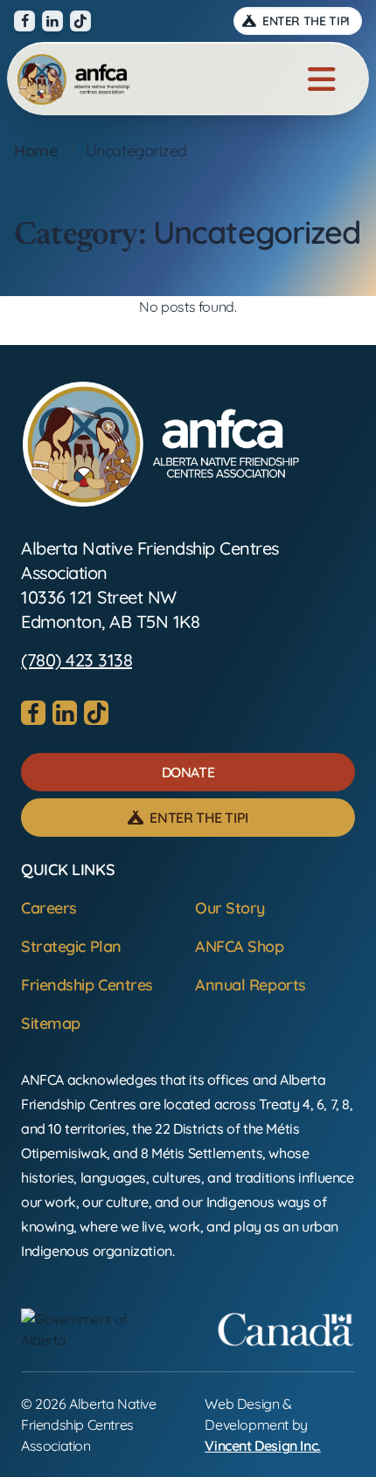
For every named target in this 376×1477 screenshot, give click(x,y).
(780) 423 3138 (76, 660)
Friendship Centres (87, 985)
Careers (49, 908)
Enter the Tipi (304, 21)
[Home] (73, 79)
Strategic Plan (71, 946)
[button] (188, 772)
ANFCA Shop (239, 946)
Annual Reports (250, 985)
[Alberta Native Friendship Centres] (161, 444)
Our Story (230, 908)
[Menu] (322, 79)
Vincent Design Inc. (262, 1445)
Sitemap (50, 1023)
